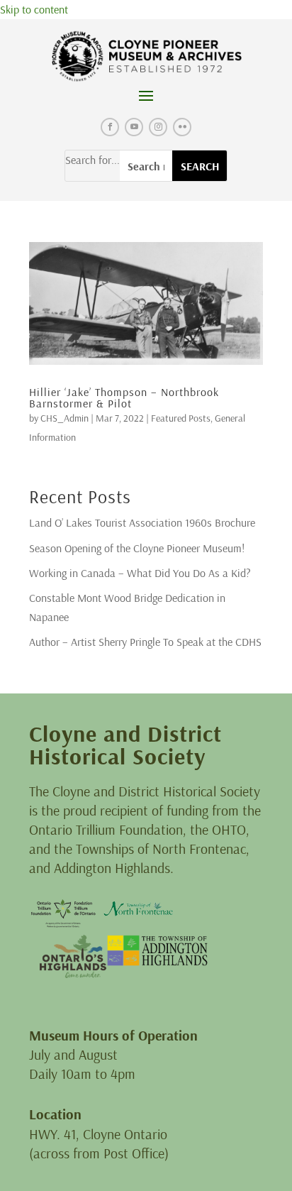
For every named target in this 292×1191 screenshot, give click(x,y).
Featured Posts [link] (180, 418)
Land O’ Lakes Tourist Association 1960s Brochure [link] (142, 522)
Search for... (92, 160)
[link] (146, 56)
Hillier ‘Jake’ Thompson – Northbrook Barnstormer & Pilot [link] (124, 397)
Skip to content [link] (34, 9)
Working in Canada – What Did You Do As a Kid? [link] (140, 573)
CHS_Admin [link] (64, 418)
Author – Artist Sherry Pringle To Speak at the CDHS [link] (145, 642)
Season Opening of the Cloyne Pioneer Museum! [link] (137, 548)
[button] (146, 95)
